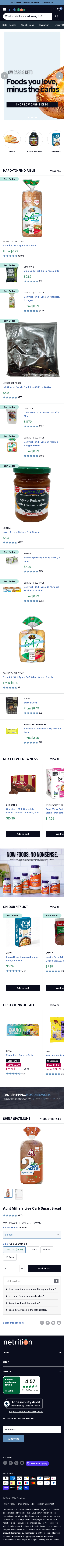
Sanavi (27, 553)
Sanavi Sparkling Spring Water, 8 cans (42, 559)
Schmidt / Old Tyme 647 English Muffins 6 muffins (41, 588)
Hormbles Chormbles (35, 724)
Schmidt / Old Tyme (13, 241)
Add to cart (23, 834)
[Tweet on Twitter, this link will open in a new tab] (53, 1323)
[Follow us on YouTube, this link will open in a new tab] (22, 1463)
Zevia (9, 1051)
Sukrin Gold (30, 702)
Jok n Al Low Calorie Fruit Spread (21, 532)
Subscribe (13, 1438)
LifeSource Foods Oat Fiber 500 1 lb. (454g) (27, 387)
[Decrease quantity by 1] (5, 1268)
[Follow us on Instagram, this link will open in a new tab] (11, 1463)
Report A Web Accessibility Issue (26, 1411)
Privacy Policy (9, 1504)
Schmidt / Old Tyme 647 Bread (20, 245)
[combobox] (27, 16)
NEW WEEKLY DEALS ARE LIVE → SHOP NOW (32, 2)
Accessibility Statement (43, 1504)
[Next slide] (59, 75)
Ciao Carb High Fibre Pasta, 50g (41, 270)
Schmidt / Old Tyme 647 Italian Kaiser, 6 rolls (28, 677)
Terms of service (24, 1504)
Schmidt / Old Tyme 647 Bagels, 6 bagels (42, 298)
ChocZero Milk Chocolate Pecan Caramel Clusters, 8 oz (22, 811)
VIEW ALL (55, 170)
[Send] (56, 1281)
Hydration (44, 25)
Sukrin (27, 698)
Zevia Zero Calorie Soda (19, 1055)
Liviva (9, 953)
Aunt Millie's (10, 1222)
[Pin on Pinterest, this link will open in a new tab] (48, 1323)
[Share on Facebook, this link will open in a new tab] (42, 1323)
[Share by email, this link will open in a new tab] (59, 1323)
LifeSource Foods (12, 383)
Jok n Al (7, 528)
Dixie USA (28, 408)
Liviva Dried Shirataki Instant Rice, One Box (22, 959)
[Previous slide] (4, 75)
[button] (52, 9)
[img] (8, 1193)
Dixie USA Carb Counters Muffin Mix (41, 414)
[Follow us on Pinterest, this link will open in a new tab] (16, 1463)
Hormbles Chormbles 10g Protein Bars (42, 730)
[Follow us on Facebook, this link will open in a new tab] (5, 1463)
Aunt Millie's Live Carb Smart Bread (32, 1208)
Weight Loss (27, 25)
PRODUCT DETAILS (50, 1119)
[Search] (56, 16)
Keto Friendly (9, 25)
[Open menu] (4, 9)
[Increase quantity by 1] (22, 1268)
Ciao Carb (29, 267)
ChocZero (11, 805)
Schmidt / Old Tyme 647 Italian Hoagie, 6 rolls (41, 443)
